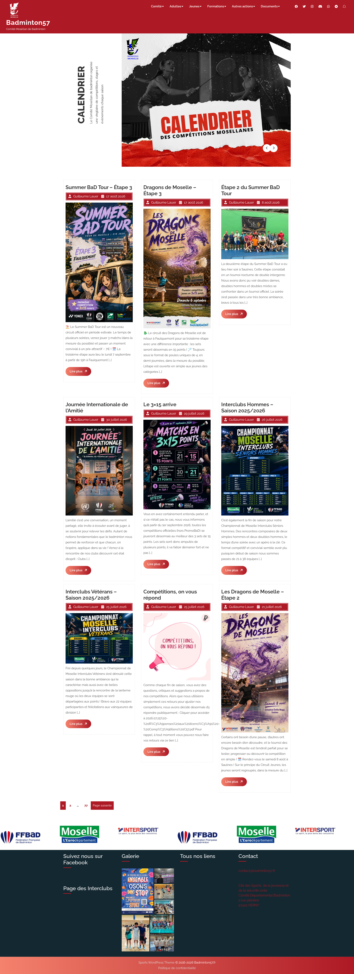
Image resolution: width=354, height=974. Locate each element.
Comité (156, 6)
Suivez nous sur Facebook (82, 859)
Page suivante (102, 805)
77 (87, 805)
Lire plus (80, 372)
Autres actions (242, 6)
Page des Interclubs (87, 888)
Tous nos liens (197, 856)
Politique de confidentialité (177, 968)
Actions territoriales (84, 96)
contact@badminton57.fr (256, 871)
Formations (215, 6)
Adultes (175, 6)
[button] (267, 148)
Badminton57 (28, 22)
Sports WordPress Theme (156, 962)
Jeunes (194, 6)
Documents (269, 6)
